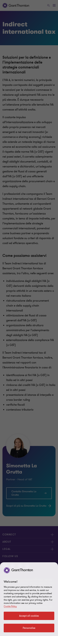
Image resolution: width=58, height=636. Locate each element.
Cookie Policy (10, 606)
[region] (29, 599)
